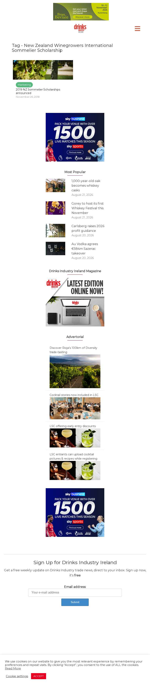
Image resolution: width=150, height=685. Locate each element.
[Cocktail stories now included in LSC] (75, 408)
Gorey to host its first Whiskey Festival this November (87, 208)
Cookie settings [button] (17, 676)
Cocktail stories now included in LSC (74, 395)
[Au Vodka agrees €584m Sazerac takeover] (58, 248)
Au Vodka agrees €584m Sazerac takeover (84, 248)
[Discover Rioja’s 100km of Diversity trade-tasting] (75, 371)
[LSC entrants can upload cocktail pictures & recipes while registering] (75, 470)
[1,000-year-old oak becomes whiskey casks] (58, 185)
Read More (13, 668)
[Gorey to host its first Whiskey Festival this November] (58, 208)
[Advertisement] (75, 642)
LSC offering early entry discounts (73, 426)
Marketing (24, 84)
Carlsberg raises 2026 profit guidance (87, 228)
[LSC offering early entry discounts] (75, 438)
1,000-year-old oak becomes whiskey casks (85, 185)
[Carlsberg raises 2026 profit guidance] (58, 230)
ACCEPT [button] (38, 676)
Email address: (75, 587)
